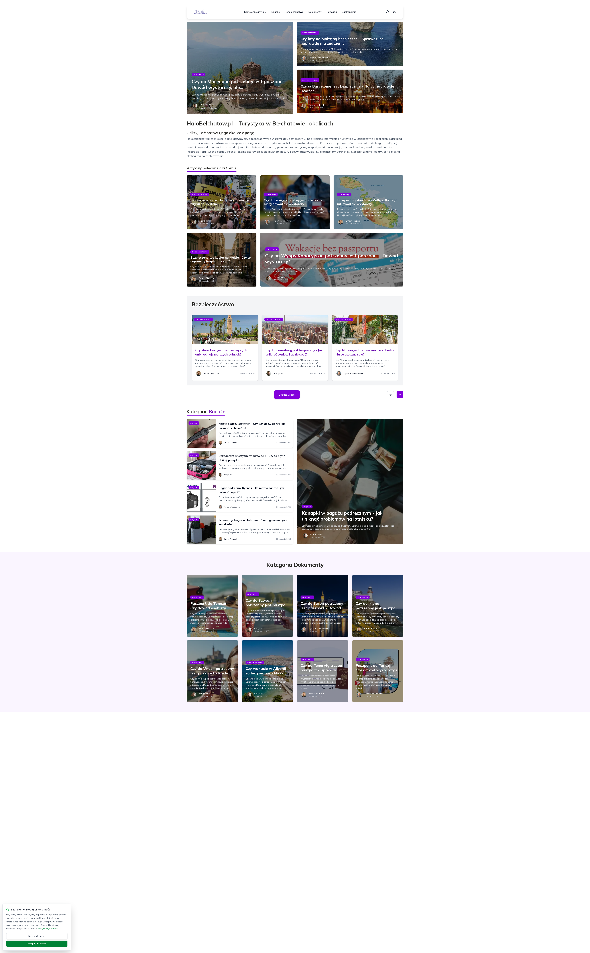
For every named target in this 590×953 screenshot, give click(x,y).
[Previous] (390, 394)
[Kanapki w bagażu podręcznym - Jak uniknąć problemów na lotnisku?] (350, 481)
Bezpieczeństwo (294, 11)
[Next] (400, 394)
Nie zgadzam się (36, 936)
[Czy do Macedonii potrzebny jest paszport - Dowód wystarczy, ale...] (240, 68)
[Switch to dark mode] (394, 12)
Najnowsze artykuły (255, 11)
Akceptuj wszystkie (36, 943)
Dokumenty (315, 11)
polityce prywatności (48, 928)
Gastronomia (349, 11)
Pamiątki (331, 11)
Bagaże (275, 11)
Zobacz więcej (287, 394)
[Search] (387, 12)
